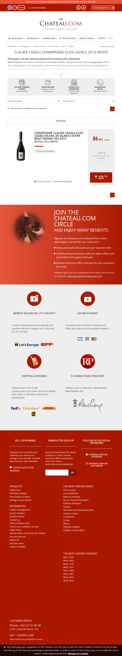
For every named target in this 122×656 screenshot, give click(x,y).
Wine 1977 (68, 567)
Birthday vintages (18, 493)
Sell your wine (17, 543)
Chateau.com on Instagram (98, 464)
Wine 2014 (68, 577)
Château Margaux (72, 503)
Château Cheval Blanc (74, 530)
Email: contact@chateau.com (24, 629)
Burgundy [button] (32, 38)
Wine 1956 (68, 557)
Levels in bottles (18, 547)
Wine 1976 (68, 564)
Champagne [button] (48, 38)
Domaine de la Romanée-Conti (78, 510)
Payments (14, 540)
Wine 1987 (68, 574)
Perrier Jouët (69, 490)
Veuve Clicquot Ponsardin (76, 500)
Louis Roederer (70, 493)
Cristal (66, 520)
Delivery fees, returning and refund (27, 533)
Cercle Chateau (17, 513)
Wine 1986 (68, 571)
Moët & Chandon (71, 497)
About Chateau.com (19, 523)
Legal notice (16, 530)
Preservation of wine (20, 497)
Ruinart (67, 507)
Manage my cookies (78, 653)
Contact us (15, 520)
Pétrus (66, 524)
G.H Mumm (69, 517)
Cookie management (20, 510)
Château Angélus (71, 527)
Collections (15, 490)
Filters (62, 121)
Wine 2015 (68, 581)
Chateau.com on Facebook (98, 455)
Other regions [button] (67, 38)
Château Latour (71, 513)
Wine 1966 (68, 561)
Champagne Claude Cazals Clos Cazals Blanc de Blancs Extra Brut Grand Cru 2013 (58, 137)
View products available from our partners (29, 108)
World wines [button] (86, 38)
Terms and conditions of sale (24, 527)
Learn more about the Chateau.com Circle (84, 276)
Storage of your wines (20, 500)
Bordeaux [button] (17, 38)
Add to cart (102, 177)
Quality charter (17, 516)
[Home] (9, 38)
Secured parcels (18, 537)
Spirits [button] (101, 38)
